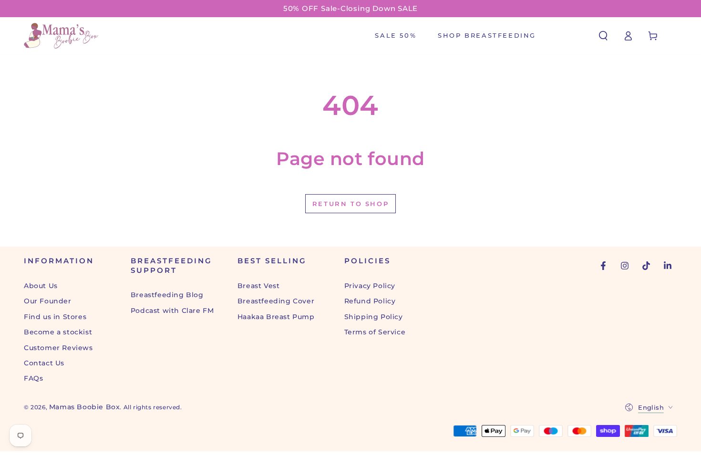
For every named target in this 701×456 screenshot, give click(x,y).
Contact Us (44, 363)
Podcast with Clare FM (172, 310)
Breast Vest (258, 285)
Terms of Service (375, 332)
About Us (41, 285)
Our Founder (48, 301)
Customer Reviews (58, 347)
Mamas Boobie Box (84, 407)
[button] (603, 35)
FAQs (33, 378)
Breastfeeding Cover (275, 301)
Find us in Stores (55, 316)
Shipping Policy (373, 316)
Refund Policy (370, 301)
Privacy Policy (369, 285)
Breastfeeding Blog (167, 294)
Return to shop (350, 203)
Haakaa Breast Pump (276, 316)
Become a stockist (58, 332)
